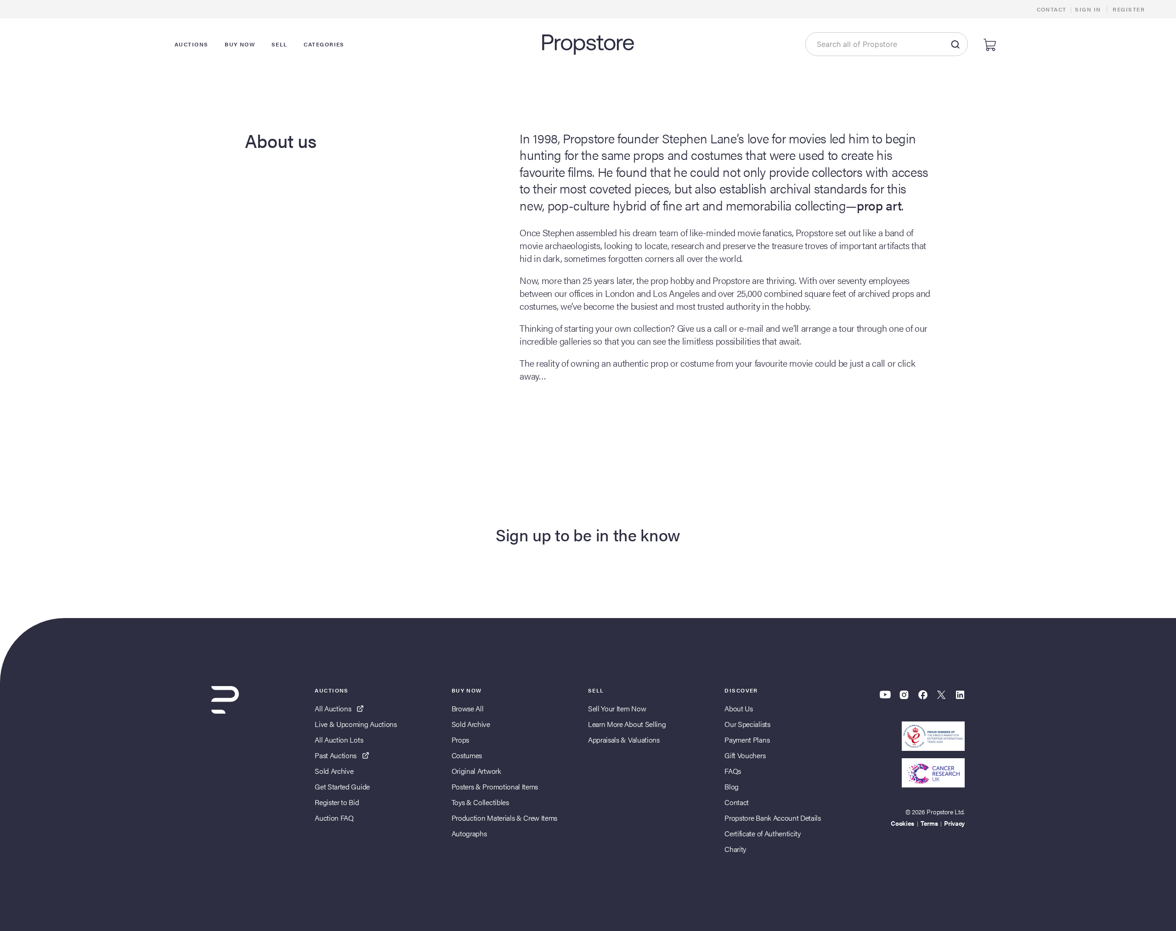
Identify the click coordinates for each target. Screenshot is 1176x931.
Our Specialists (747, 724)
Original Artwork (476, 770)
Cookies (902, 823)
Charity (735, 849)
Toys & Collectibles (480, 802)
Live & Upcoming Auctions (355, 724)
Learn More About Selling (627, 724)
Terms (929, 823)
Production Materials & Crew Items (504, 817)
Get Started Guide (342, 786)
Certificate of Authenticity (762, 833)
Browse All (468, 708)
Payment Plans (746, 739)
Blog (731, 786)
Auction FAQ (334, 817)
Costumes (467, 755)
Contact (1052, 9)
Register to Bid (337, 802)
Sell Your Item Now (617, 708)
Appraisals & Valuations (624, 739)
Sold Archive (334, 770)
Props (460, 739)
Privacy (954, 823)
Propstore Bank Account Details (772, 817)
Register (1129, 9)
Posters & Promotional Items (495, 786)
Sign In (1088, 9)
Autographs (469, 833)
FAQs (732, 770)
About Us (738, 708)
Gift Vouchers (744, 755)
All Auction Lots (339, 739)
